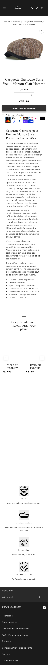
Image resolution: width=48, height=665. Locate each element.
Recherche (7, 615)
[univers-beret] (17, 7)
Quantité (24, 90)
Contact (6, 654)
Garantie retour (9, 622)
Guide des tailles (10, 660)
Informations (11, 607)
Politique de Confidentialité (15, 628)
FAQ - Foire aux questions (15, 635)
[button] (6, 358)
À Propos (6, 641)
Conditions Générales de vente (17, 648)
